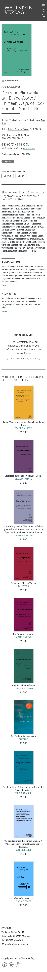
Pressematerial (11, 80)
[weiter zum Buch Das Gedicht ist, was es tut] (23, 717)
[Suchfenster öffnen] (43, 11)
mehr (4, 285)
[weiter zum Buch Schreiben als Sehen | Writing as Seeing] (23, 456)
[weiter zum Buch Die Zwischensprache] (23, 615)
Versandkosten (29, 148)
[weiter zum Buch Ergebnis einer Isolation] (23, 666)
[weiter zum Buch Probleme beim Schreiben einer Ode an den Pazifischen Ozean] (23, 768)
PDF (22, 176)
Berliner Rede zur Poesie (18, 129)
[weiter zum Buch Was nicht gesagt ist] (23, 878)
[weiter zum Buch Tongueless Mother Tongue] (23, 564)
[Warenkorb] (44, 16)
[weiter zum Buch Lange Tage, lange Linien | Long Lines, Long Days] (23, 403)
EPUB (9, 176)
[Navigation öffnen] (43, 5)
